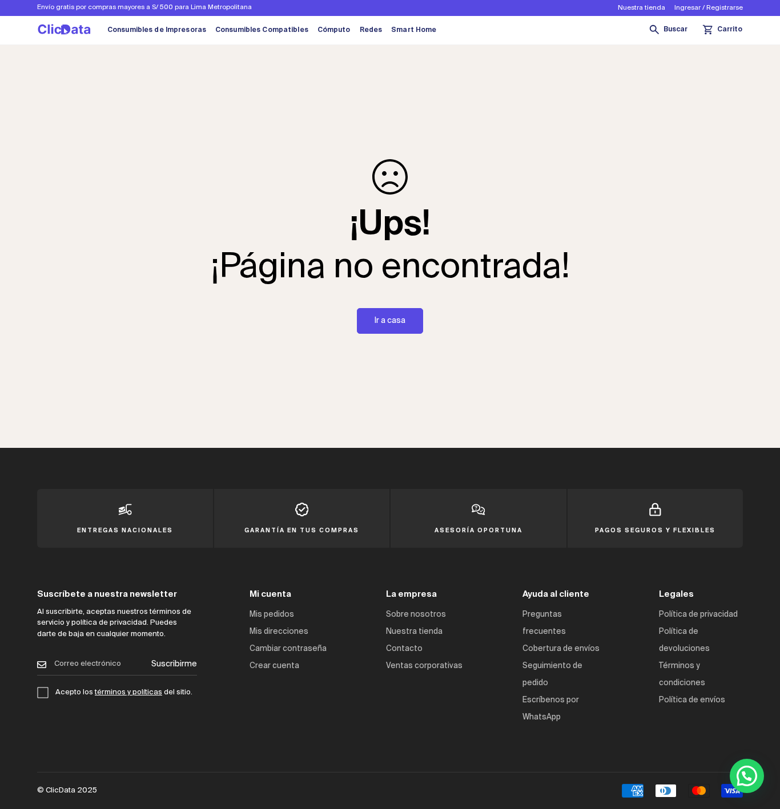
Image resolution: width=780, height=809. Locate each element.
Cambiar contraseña (288, 649)
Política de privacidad (698, 614)
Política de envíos (692, 700)
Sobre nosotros (416, 614)
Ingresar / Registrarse (708, 8)
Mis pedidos (272, 614)
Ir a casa (390, 321)
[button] (747, 776)
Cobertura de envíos (561, 649)
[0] (722, 30)
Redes (371, 30)
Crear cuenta (274, 666)
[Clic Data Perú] (64, 30)
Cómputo (334, 30)
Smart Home (413, 30)
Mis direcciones (279, 632)
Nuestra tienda (641, 8)
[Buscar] (668, 30)
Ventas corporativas (424, 666)
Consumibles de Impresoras (156, 30)
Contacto (404, 649)
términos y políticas (128, 692)
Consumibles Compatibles (261, 30)
